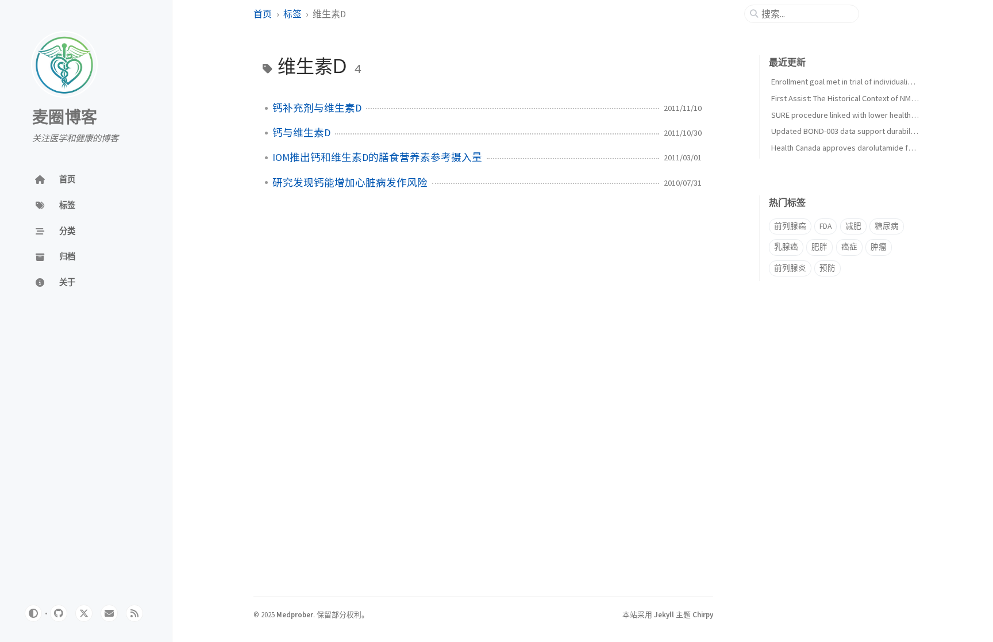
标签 (292, 14)
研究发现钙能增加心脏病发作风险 (350, 182)
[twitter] (84, 613)
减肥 (853, 226)
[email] (109, 613)
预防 (827, 268)
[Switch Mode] (33, 613)
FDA (825, 226)
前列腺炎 (790, 268)
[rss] (134, 613)
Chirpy (702, 614)
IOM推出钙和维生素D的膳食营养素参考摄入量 (377, 157)
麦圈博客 (64, 118)
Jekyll (664, 614)
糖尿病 (887, 226)
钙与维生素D (301, 132)
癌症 (849, 247)
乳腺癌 (786, 247)
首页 (262, 14)
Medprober (294, 614)
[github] (59, 613)
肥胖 (819, 247)
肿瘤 (879, 247)
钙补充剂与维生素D (316, 108)
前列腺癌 (790, 226)
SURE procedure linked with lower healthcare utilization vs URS (879, 115)
